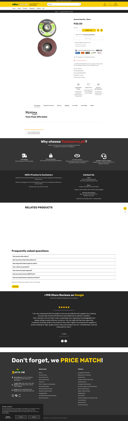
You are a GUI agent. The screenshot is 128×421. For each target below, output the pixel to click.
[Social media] (125, 212)
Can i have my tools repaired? (22, 270)
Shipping (67, 105)
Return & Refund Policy (83, 388)
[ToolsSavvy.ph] (20, 4)
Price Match (84, 105)
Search (40, 372)
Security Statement (43, 398)
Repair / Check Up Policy (84, 391)
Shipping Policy (81, 393)
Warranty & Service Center (45, 391)
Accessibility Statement (84, 372)
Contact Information (83, 404)
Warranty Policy (82, 402)
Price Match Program (44, 386)
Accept (21, 417)
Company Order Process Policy (85, 379)
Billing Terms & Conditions (84, 375)
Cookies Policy (81, 377)
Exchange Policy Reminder (84, 384)
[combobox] (64, 4)
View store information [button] (80, 45)
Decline (34, 417)
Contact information (53, 417)
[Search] (79, 4)
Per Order (75, 105)
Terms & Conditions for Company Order (87, 398)
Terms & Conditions (89, 34)
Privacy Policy (5, 413)
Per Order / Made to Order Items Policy (87, 386)
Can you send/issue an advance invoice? (26, 277)
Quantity (76, 27)
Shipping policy (45, 417)
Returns (59, 105)
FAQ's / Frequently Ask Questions (47, 384)
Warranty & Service (49, 105)
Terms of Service (43, 375)
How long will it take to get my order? (25, 263)
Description (37, 105)
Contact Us (41, 382)
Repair (92, 105)
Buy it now (88, 38)
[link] (110, 4)
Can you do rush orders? (21, 256)
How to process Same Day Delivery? (24, 260)
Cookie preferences (62, 417)
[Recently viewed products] (125, 208)
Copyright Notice (43, 393)
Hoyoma (80, 68)
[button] (115, 4)
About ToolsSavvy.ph (44, 379)
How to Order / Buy (43, 377)
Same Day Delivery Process (45, 388)
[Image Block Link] (88, 51)
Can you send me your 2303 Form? (24, 274)
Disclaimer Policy (82, 382)
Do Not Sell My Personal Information (47, 395)
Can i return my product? (21, 267)
